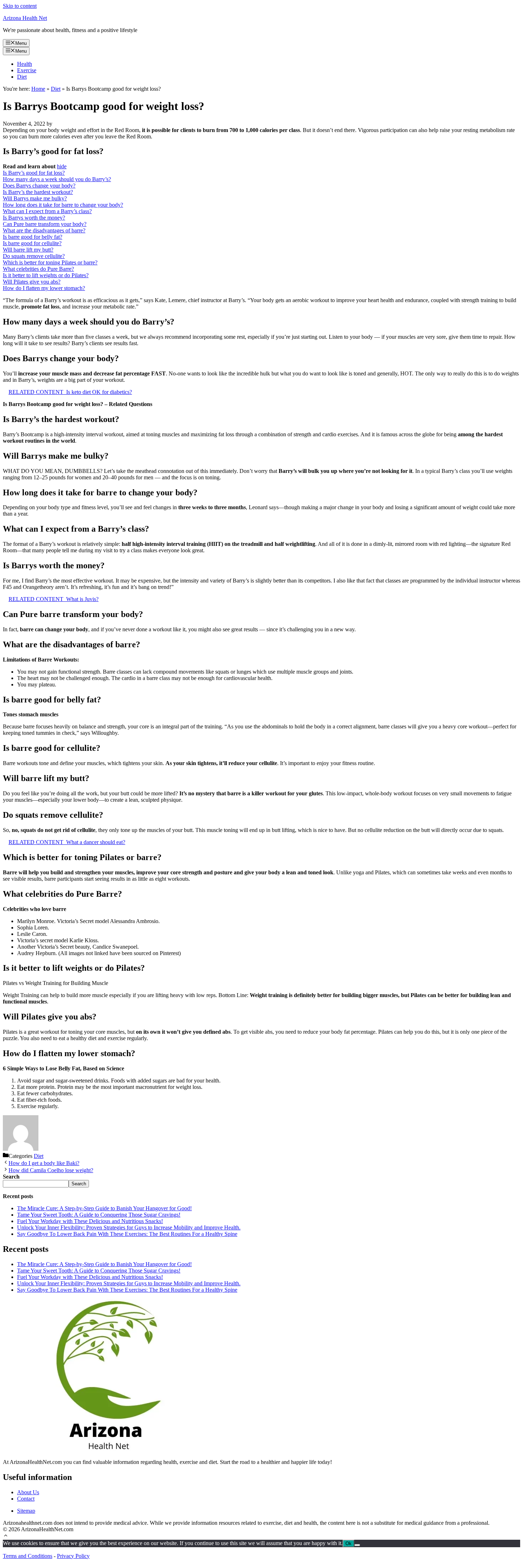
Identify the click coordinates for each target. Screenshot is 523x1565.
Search (79, 1183)
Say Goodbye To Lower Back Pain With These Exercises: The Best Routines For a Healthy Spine (127, 1234)
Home (38, 89)
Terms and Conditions (27, 1556)
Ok (348, 1543)
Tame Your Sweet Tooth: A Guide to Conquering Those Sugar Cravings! (98, 1215)
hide (62, 166)
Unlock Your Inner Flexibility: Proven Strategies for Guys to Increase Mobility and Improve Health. (129, 1227)
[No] (357, 1545)
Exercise (26, 70)
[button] (6, 1536)
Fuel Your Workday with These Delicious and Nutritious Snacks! (90, 1221)
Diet (22, 77)
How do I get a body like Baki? (44, 1163)
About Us (28, 1492)
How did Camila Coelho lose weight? (51, 1170)
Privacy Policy (73, 1556)
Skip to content (20, 6)
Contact (26, 1499)
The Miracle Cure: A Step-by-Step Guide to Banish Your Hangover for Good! (104, 1208)
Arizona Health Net (25, 18)
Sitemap (26, 1511)
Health (24, 64)
